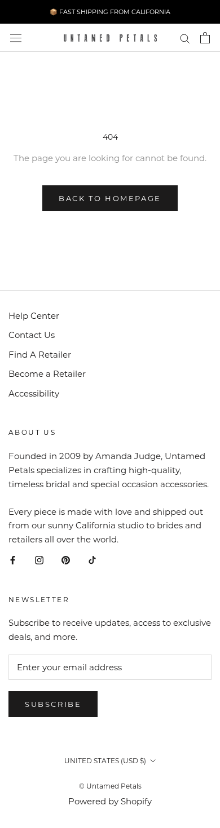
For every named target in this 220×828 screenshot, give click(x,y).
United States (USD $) (105, 760)
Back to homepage (110, 198)
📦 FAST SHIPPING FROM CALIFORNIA (110, 12)
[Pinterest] (65, 560)
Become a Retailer (47, 373)
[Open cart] (205, 37)
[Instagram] (39, 560)
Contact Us (31, 335)
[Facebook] (12, 560)
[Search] (185, 38)
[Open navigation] (15, 38)
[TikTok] (92, 560)
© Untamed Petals (110, 786)
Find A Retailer (39, 354)
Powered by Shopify (110, 801)
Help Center (33, 315)
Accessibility (33, 393)
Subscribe (53, 704)
